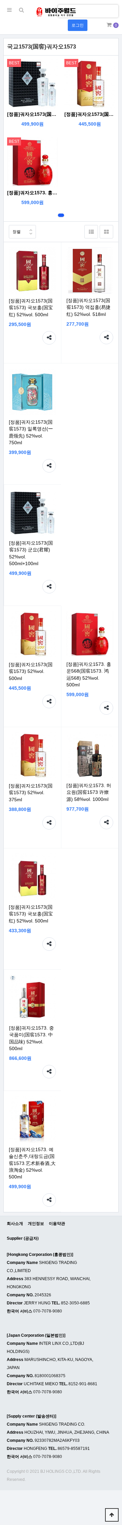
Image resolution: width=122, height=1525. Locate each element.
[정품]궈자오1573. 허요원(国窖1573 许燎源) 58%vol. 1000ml (88, 792)
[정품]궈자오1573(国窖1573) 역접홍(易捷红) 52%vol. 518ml (88, 307)
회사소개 (15, 1224)
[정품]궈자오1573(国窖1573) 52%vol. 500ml (89, 114)
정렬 (17, 231)
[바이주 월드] (56, 12)
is (62, 10)
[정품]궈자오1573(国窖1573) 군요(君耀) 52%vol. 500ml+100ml (32, 114)
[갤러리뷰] (106, 231)
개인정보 (36, 1224)
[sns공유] (49, 338)
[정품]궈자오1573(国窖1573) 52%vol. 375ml (31, 792)
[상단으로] (112, 1515)
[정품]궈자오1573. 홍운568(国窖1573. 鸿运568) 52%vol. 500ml (32, 192)
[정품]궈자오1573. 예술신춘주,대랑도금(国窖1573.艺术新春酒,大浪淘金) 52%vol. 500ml (32, 1163)
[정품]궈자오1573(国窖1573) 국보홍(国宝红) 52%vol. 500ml (31, 307)
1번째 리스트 (61, 215)
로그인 (78, 25)
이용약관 (57, 1224)
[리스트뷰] (91, 231)
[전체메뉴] (9, 10)
